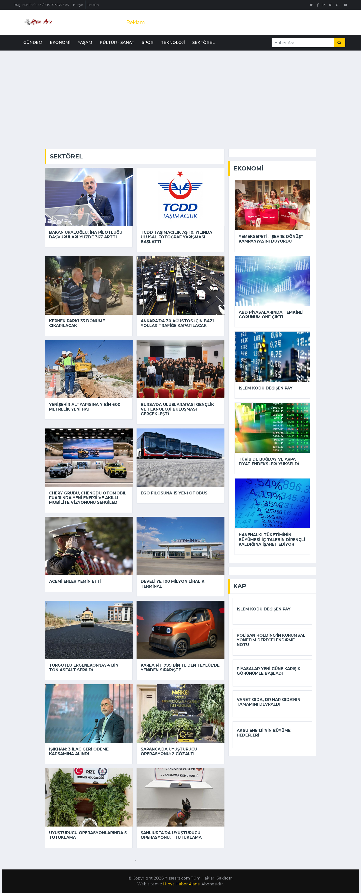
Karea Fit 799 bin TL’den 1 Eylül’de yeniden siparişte (180, 667)
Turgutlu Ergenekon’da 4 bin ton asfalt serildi (83, 667)
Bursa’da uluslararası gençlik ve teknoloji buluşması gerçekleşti (177, 409)
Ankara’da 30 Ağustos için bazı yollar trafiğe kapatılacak (177, 323)
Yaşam (85, 42)
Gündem (32, 42)
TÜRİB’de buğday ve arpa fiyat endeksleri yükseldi (269, 461)
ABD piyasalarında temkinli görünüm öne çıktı (271, 314)
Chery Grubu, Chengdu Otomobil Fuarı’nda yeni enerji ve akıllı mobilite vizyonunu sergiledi (87, 498)
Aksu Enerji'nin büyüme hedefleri (264, 733)
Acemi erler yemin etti (75, 581)
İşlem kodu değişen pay (265, 388)
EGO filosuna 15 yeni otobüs (174, 493)
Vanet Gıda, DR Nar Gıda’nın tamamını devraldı (268, 702)
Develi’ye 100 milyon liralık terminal (173, 583)
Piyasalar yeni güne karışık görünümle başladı (269, 671)
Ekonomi (60, 42)
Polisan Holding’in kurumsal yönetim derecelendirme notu (271, 640)
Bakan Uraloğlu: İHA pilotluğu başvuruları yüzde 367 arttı (85, 234)
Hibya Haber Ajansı (181, 884)
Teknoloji (173, 42)
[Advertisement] (180, 87)
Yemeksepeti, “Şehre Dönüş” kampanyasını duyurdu (271, 239)
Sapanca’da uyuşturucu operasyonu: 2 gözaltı (169, 751)
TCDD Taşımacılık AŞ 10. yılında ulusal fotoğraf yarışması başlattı (176, 237)
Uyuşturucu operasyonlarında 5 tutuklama (88, 835)
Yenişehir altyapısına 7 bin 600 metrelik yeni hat (84, 407)
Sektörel (203, 42)
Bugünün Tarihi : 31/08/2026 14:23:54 (41, 5)
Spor (147, 42)
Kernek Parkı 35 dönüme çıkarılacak (77, 323)
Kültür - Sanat (117, 42)
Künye (78, 5)
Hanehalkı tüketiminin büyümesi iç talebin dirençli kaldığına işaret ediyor (272, 539)
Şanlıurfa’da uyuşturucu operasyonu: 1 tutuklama (171, 835)
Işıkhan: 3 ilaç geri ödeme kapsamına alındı (79, 751)
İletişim (93, 5)
